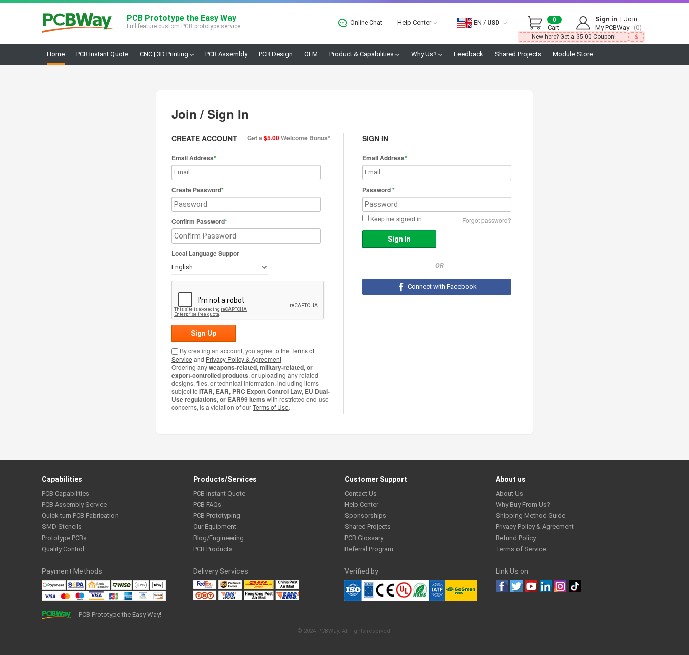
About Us (509, 493)
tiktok (575, 586)
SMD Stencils (62, 526)
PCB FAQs (207, 504)
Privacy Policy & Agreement (243, 358)
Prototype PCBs (64, 538)
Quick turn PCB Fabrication (80, 515)
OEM (311, 54)
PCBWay (77, 23)
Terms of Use (271, 407)
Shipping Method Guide (530, 515)
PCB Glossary (363, 538)
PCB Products (213, 549)
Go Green (461, 590)
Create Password (197, 189)
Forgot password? (486, 220)
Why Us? (424, 54)
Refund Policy (516, 538)
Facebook (502, 586)
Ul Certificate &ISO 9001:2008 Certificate (394, 590)
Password (378, 189)
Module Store (573, 54)
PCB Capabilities (65, 493)
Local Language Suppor (205, 253)
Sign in (606, 19)
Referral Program (368, 549)
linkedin (546, 586)
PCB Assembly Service (74, 504)
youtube (531, 586)
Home (56, 54)
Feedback (468, 54)
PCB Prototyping (216, 515)
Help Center (415, 22)
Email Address (193, 157)
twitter (516, 586)
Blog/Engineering (218, 538)
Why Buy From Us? (523, 504)
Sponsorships (365, 515)
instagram (560, 586)
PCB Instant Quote (102, 54)
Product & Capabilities (362, 54)
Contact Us (360, 493)
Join (630, 19)
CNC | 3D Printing (165, 54)
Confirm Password (199, 221)
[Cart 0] (537, 23)
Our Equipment (214, 526)
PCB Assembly (226, 54)
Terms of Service (521, 549)
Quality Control (63, 549)
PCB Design (276, 54)
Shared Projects (518, 54)
